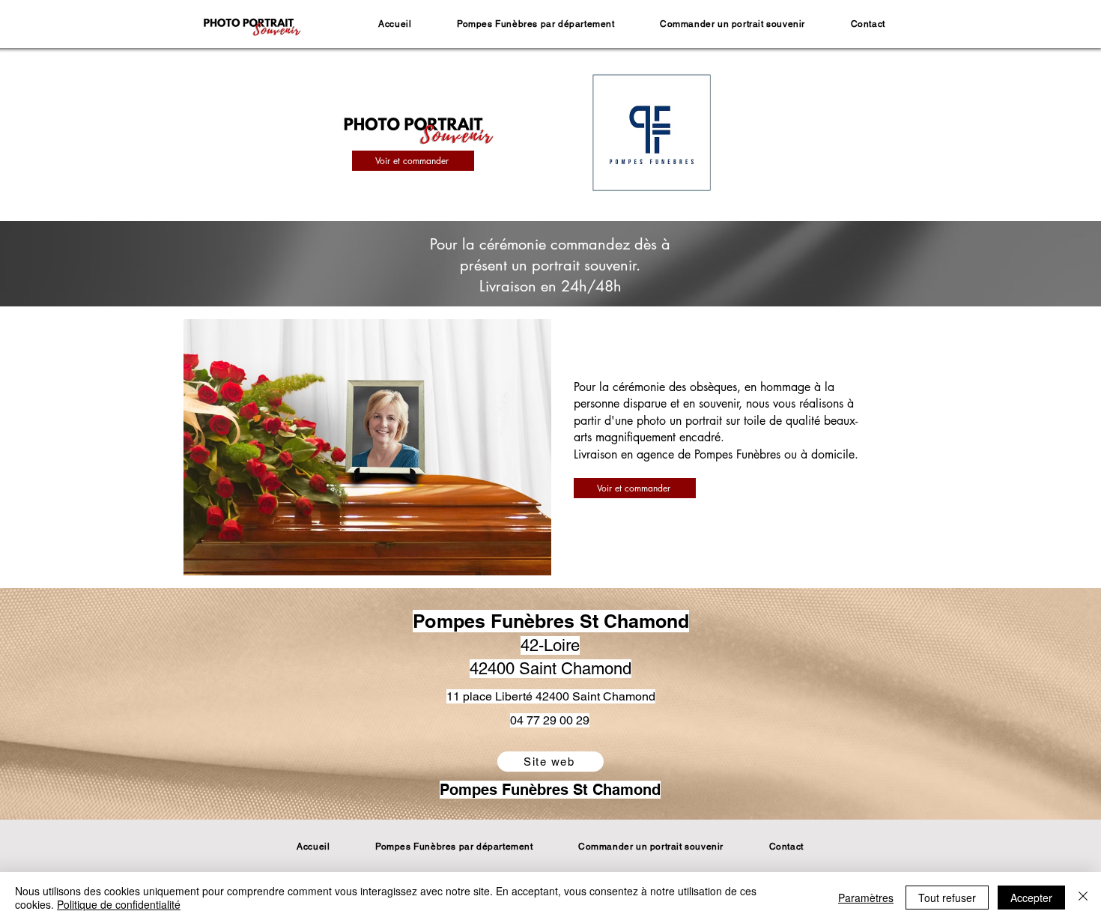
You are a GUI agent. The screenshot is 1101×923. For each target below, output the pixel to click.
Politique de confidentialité (119, 904)
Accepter (1031, 897)
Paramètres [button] (866, 897)
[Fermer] (1083, 897)
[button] (535, 24)
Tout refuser (947, 897)
